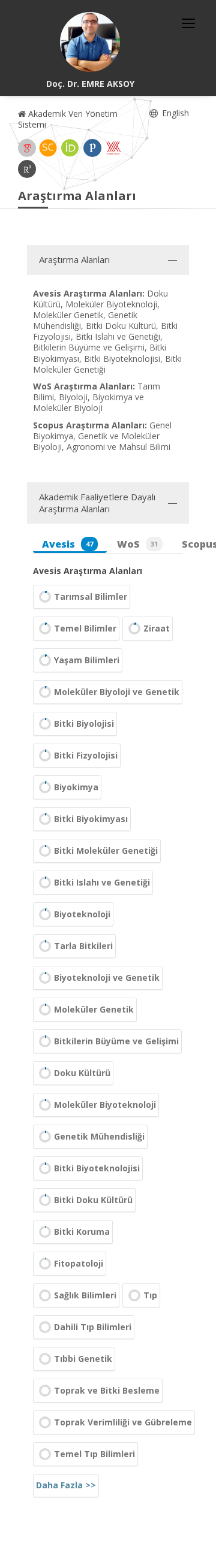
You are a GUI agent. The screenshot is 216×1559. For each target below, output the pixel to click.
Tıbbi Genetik (83, 1358)
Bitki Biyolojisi (84, 723)
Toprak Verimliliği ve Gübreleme (123, 1422)
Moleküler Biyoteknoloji (105, 1104)
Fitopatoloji (78, 1263)
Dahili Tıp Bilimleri (92, 1327)
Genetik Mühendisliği (99, 1136)
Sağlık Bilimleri (85, 1295)
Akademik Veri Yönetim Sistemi (68, 119)
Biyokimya (76, 787)
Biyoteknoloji (82, 914)
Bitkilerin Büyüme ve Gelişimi (116, 1041)
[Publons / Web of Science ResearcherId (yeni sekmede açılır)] (92, 148)
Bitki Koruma (82, 1231)
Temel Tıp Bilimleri (94, 1454)
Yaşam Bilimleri (86, 660)
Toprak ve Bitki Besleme (107, 1390)
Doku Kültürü (82, 1072)
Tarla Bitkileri (83, 945)
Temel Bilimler (85, 628)
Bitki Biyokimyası (91, 818)
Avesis (67, 544)
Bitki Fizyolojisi (86, 755)
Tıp (150, 1295)
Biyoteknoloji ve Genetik (107, 977)
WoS (137, 544)
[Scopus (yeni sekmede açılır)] (48, 148)
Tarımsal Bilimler (90, 596)
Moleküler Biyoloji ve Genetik (116, 691)
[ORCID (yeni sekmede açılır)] (70, 148)
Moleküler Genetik (94, 1009)
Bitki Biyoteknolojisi (97, 1168)
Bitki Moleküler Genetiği (106, 850)
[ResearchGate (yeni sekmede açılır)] (27, 169)
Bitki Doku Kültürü (93, 1199)
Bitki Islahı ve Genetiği (102, 882)
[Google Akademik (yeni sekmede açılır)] (27, 148)
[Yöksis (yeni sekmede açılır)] (113, 148)
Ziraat (156, 628)
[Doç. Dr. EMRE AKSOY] (90, 42)
